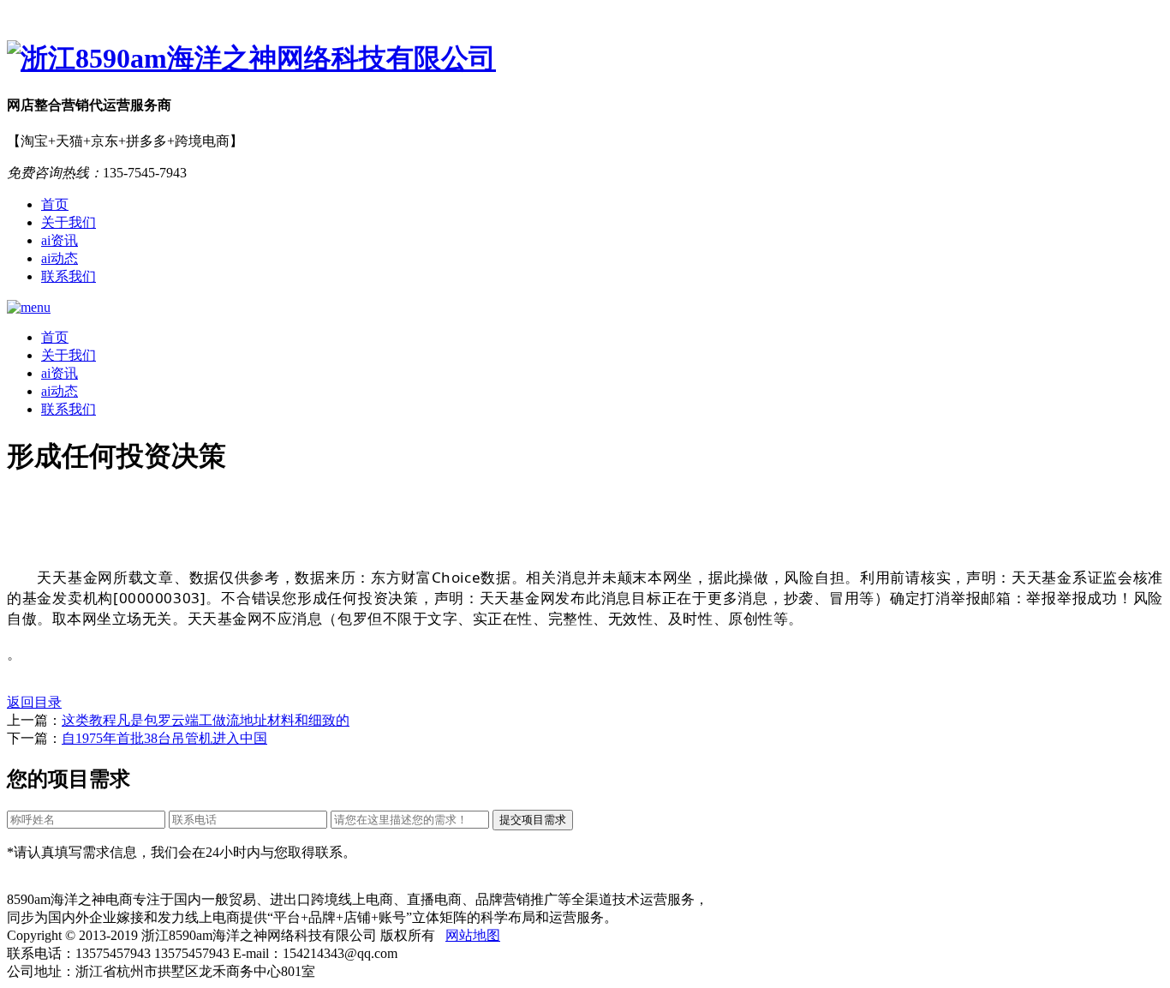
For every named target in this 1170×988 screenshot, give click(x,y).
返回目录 (34, 702)
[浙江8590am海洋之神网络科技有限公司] (585, 59)
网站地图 (472, 935)
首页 (55, 204)
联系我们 (68, 276)
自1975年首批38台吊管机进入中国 (164, 738)
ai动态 (59, 258)
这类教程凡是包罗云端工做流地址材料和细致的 (205, 720)
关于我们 (68, 222)
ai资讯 (59, 240)
